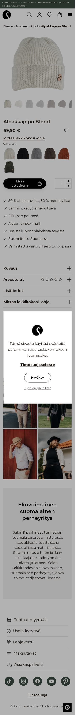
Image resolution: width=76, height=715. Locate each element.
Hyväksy (37, 378)
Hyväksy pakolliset (37, 388)
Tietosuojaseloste (37, 365)
